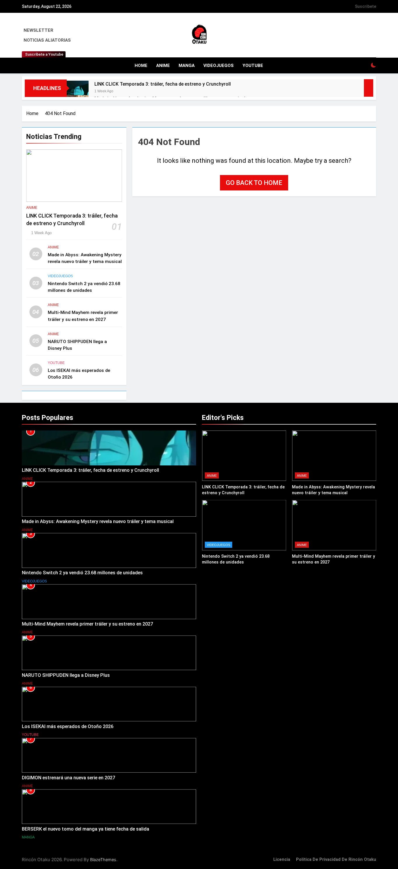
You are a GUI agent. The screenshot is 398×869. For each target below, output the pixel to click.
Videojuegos (218, 65)
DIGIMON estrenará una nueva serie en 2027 (68, 777)
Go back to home (254, 182)
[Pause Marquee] (368, 88)
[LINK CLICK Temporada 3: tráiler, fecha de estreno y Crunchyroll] (78, 92)
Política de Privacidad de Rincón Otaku (336, 859)
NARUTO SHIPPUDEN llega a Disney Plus (66, 675)
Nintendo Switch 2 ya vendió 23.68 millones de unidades (82, 572)
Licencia (281, 859)
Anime (163, 65)
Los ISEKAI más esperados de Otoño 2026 (67, 726)
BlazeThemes (103, 859)
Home (141, 65)
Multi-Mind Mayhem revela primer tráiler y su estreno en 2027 (87, 624)
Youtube (252, 65)
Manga (187, 65)
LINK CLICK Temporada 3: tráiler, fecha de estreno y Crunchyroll (162, 84)
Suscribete (365, 6)
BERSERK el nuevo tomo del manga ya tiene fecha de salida (85, 829)
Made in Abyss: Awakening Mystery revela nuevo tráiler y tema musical (98, 521)
